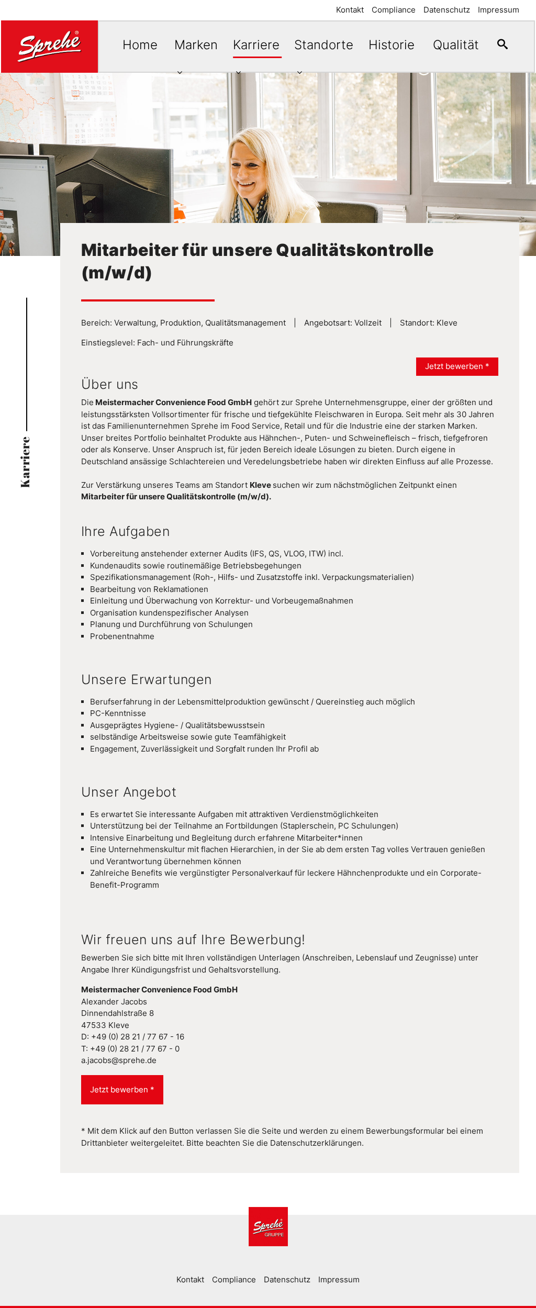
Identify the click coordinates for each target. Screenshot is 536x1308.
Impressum (498, 10)
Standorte (323, 44)
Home (140, 44)
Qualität (456, 44)
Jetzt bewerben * (457, 366)
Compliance (394, 10)
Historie (391, 44)
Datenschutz (446, 10)
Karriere (256, 44)
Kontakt (350, 10)
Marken (196, 44)
